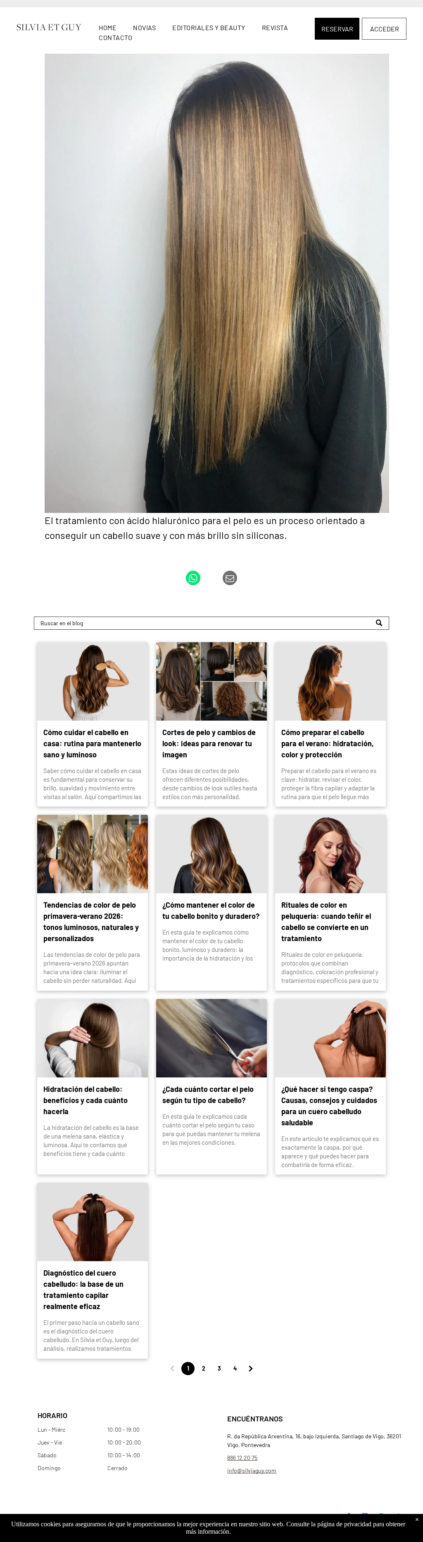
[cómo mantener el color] (211, 854)
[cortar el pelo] (211, 1038)
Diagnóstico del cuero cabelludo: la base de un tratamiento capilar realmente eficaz (83, 1289)
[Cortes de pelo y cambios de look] (211, 681)
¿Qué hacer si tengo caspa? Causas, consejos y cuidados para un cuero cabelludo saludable (329, 1105)
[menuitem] (107, 28)
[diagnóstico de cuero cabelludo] (92, 1222)
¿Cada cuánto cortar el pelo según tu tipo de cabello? (208, 1094)
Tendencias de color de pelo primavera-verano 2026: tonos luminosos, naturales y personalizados (91, 921)
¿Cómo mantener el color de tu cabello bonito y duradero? (210, 910)
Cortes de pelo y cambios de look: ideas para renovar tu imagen (209, 743)
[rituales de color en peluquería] (330, 854)
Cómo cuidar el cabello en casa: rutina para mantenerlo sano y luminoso (92, 743)
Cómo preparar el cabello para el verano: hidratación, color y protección (327, 743)
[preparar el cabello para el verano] (330, 681)
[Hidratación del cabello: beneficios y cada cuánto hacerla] (92, 1038)
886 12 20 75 (242, 1457)
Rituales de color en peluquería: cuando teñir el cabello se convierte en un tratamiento (326, 921)
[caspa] (330, 1038)
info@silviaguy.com (251, 1470)
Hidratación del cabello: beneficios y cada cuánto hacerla (85, 1100)
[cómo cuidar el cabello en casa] (92, 681)
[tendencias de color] (92, 854)
